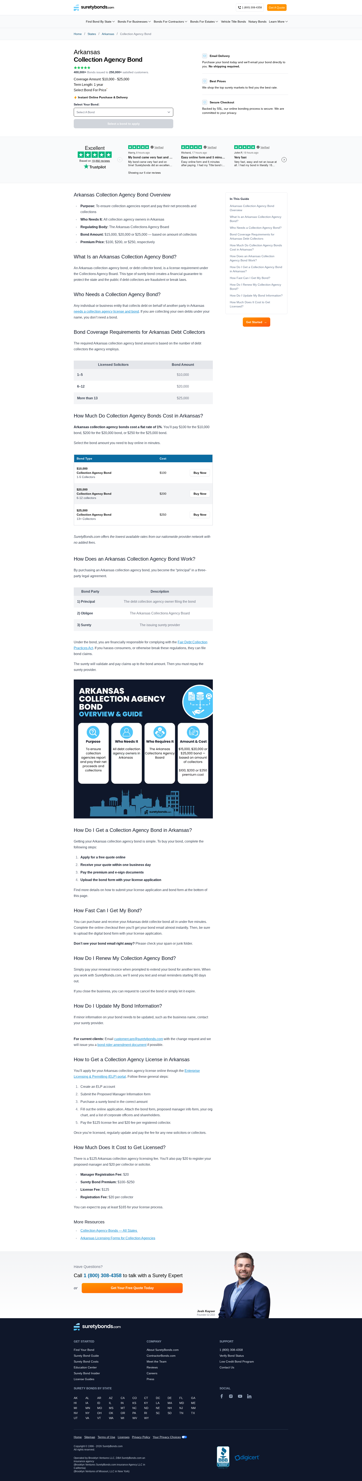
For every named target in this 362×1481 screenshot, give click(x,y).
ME (193, 1403)
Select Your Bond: (87, 104)
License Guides (84, 1379)
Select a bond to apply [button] (123, 123)
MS (111, 1408)
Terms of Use (106, 1437)
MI (75, 1408)
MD (181, 1403)
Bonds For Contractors (169, 21)
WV (134, 1418)
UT (76, 1418)
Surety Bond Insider (87, 1373)
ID (98, 1403)
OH (99, 1413)
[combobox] (123, 112)
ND (146, 1408)
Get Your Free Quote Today (132, 1288)
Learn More (276, 21)
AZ (111, 1398)
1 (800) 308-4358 (103, 1275)
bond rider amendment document (121, 1045)
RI (145, 1413)
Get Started (256, 322)
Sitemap (89, 1437)
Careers (152, 1373)
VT (99, 1418)
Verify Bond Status (232, 1355)
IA (86, 1403)
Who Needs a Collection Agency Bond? (256, 227)
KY (146, 1403)
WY (146, 1418)
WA (111, 1418)
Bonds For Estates (202, 21)
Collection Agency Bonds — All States (109, 1230)
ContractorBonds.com (161, 1355)
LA (157, 1403)
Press (150, 1379)
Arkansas (108, 34)
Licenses (123, 1437)
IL (110, 1403)
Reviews (152, 1367)
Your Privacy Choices (167, 1437)
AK (76, 1398)
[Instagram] (231, 1396)
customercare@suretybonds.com (138, 1039)
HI (75, 1403)
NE (158, 1408)
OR (123, 1413)
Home (78, 34)
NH (170, 1408)
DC (158, 1398)
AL (87, 1398)
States (92, 34)
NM (193, 1408)
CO (134, 1398)
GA (193, 1398)
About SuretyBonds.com (163, 1349)
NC (134, 1408)
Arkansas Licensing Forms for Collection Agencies (117, 1238)
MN (87, 1408)
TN (181, 1413)
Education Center (85, 1367)
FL (181, 1398)
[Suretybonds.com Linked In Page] (249, 1396)
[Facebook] (222, 1396)
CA (123, 1398)
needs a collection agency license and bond (106, 311)
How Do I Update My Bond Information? (256, 295)
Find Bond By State (98, 21)
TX (193, 1413)
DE (170, 1398)
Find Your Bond (84, 1349)
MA (170, 1403)
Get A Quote (277, 7)
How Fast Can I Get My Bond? (250, 278)
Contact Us (227, 1367)
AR (99, 1398)
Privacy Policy (141, 1437)
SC (158, 1413)
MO (99, 1408)
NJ (181, 1408)
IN (122, 1403)
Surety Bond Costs (86, 1361)
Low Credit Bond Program (237, 1361)
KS (134, 1403)
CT (146, 1398)
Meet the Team (157, 1361)
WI (122, 1418)
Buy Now (200, 472)
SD (170, 1413)
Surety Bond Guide (86, 1355)
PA (134, 1413)
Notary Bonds (257, 21)
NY (87, 1413)
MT (123, 1408)
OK (111, 1413)
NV (76, 1413)
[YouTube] (240, 1396)
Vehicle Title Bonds (233, 21)
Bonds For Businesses (132, 21)
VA (87, 1418)
